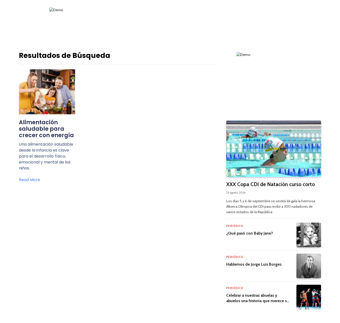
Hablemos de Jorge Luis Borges (254, 264)
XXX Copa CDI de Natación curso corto (270, 184)
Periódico (234, 226)
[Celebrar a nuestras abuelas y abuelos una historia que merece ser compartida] (308, 297)
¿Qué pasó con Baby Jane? (249, 233)
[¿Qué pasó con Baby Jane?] (308, 235)
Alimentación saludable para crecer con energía (46, 129)
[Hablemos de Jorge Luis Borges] (308, 266)
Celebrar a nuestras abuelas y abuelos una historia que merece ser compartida (258, 298)
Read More (29, 180)
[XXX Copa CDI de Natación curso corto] (273, 149)
